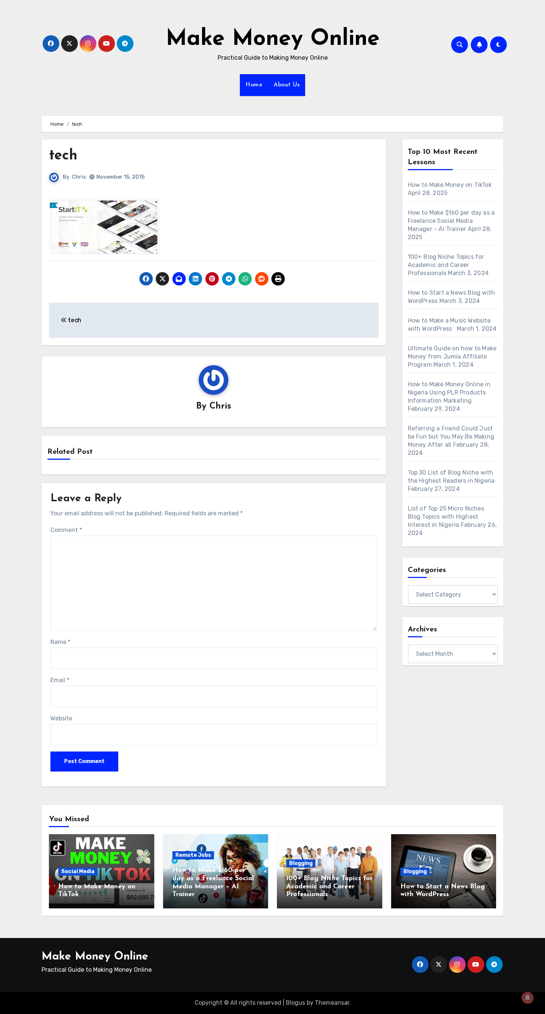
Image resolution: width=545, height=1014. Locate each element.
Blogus (295, 1002)
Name (60, 641)
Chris (79, 177)
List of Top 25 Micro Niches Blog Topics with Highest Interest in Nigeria (446, 516)
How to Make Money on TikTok (450, 184)
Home (253, 85)
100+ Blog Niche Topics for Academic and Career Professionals (446, 265)
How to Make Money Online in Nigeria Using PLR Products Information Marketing (449, 392)
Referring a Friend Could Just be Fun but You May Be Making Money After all (451, 436)
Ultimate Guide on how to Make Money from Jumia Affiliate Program (452, 356)
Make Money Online (273, 39)
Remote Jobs (193, 855)
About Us (287, 85)
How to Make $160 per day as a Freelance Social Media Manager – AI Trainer (451, 220)
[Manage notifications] (528, 998)
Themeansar (332, 1002)
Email (59, 680)
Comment (66, 530)
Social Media (78, 871)
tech (63, 156)
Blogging (301, 863)
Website (61, 718)
